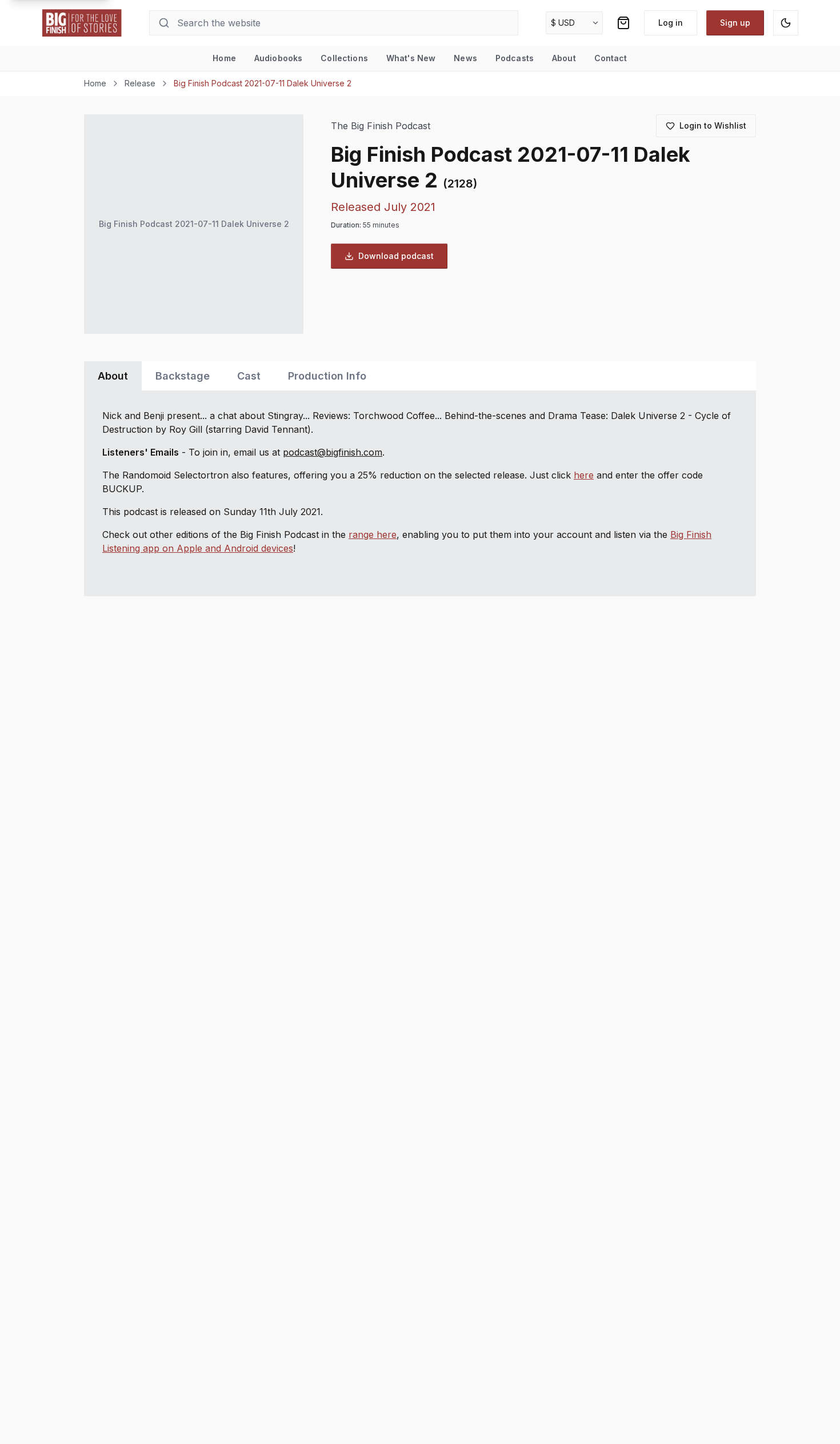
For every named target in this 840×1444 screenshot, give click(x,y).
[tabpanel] (420, 493)
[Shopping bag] (623, 22)
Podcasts (514, 58)
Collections (344, 58)
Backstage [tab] (182, 376)
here (584, 475)
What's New (410, 58)
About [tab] (113, 376)
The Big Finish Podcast (380, 126)
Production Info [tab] (327, 376)
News (465, 58)
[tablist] (420, 375)
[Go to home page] (82, 23)
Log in (670, 22)
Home (224, 58)
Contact (610, 58)
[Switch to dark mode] (785, 22)
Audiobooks (278, 58)
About (564, 58)
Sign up (735, 22)
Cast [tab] (249, 376)
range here (373, 534)
